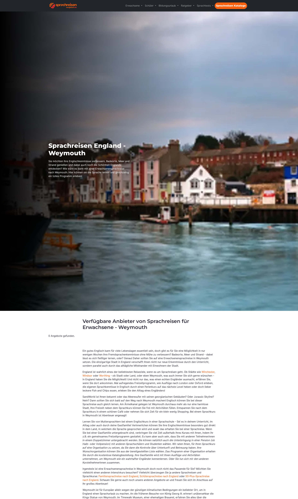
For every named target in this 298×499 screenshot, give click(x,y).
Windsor (87, 375)
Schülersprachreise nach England (159, 476)
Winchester (208, 371)
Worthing (104, 375)
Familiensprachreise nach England (118, 476)
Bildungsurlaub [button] (168, 5)
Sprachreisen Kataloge (231, 5)
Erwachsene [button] (133, 5)
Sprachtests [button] (204, 5)
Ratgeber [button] (186, 5)
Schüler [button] (149, 5)
